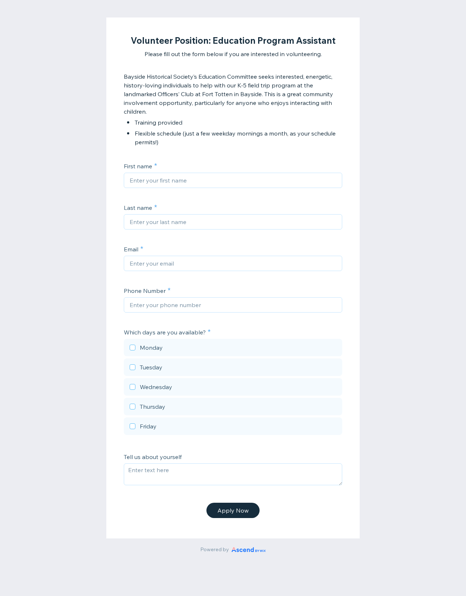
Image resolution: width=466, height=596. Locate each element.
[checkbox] (233, 348)
